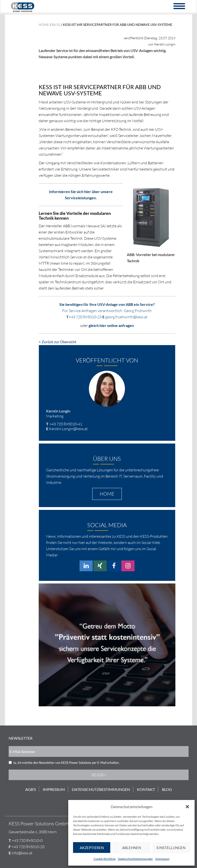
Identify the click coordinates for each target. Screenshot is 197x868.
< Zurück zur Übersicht (57, 341)
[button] (187, 806)
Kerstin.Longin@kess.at (68, 428)
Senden (98, 774)
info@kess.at (22, 853)
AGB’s (30, 789)
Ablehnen (131, 847)
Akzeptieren (92, 847)
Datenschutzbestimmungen (135, 859)
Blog (56, 25)
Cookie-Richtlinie (105, 859)
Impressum (162, 859)
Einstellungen (171, 847)
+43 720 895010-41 (65, 424)
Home (44, 25)
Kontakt (146, 789)
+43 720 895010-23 (85, 316)
